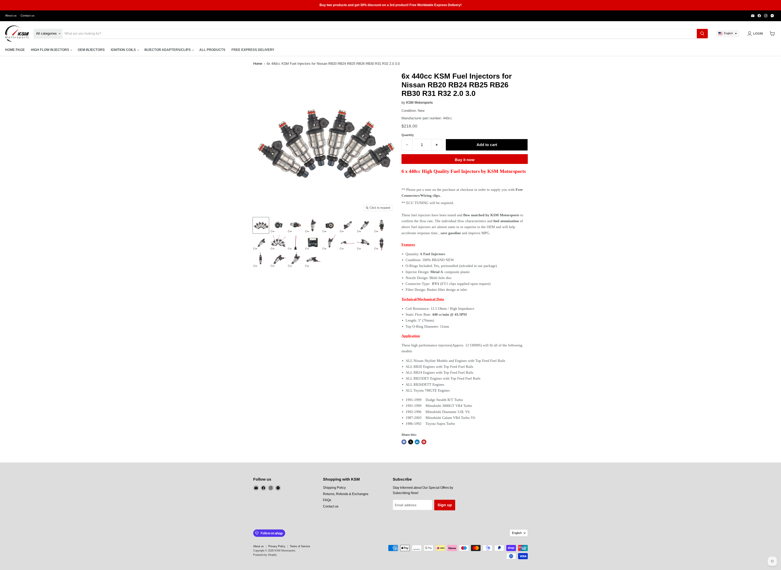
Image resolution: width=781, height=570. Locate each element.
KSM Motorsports (419, 102)
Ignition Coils (124, 50)
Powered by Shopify (265, 554)
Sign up (444, 505)
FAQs (327, 500)
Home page (15, 50)
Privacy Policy (276, 546)
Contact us (27, 15)
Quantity (407, 135)
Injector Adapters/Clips (168, 50)
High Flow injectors (50, 50)
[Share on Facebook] (403, 441)
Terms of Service (300, 546)
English (517, 533)
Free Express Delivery (252, 50)
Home (257, 64)
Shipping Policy (334, 487)
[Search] (702, 33)
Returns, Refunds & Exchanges (345, 494)
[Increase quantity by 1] (436, 145)
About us (10, 15)
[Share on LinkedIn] (417, 441)
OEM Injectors (91, 50)
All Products (212, 50)
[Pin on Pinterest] (423, 441)
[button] (727, 33)
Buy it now (464, 160)
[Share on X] (410, 441)
